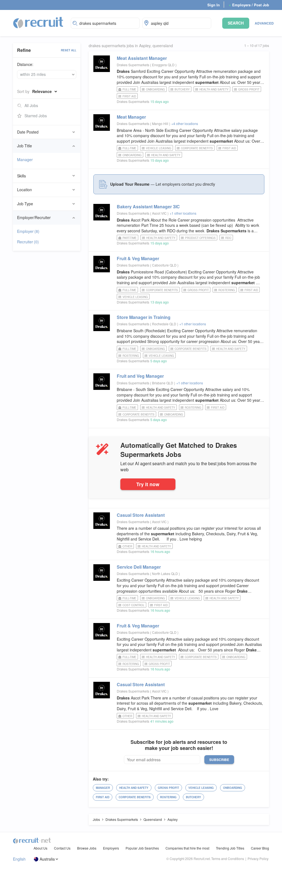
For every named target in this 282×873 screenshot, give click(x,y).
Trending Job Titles (230, 848)
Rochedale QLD (164, 323)
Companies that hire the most (187, 848)
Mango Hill (160, 123)
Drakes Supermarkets (133, 64)
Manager (25, 159)
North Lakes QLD (165, 573)
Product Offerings (200, 238)
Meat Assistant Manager (142, 58)
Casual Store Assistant (141, 515)
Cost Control (134, 605)
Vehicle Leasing (158, 148)
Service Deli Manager (139, 567)
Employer (28, 231)
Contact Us (62, 848)
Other (127, 546)
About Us (40, 848)
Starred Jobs (36, 115)
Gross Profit (248, 89)
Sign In (213, 4)
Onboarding (155, 89)
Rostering (226, 290)
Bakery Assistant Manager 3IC (148, 206)
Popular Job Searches (142, 848)
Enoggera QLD (163, 64)
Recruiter (28, 241)
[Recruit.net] (38, 22)
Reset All (68, 50)
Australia (47, 859)
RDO (228, 238)
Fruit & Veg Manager (138, 258)
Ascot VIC (159, 213)
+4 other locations (184, 123)
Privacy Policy (258, 858)
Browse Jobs (86, 848)
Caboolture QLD (164, 265)
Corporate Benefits (197, 148)
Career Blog (260, 848)
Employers (111, 848)
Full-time (129, 89)
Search (236, 23)
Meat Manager (131, 117)
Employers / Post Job (249, 4)
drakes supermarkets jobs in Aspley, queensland (131, 45)
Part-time (130, 238)
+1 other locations (183, 213)
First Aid (129, 96)
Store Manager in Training (143, 317)
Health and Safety (214, 89)
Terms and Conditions (227, 858)
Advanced (264, 23)
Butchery (182, 89)
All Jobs (31, 105)
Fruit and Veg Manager (140, 376)
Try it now (147, 484)
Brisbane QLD (163, 382)
